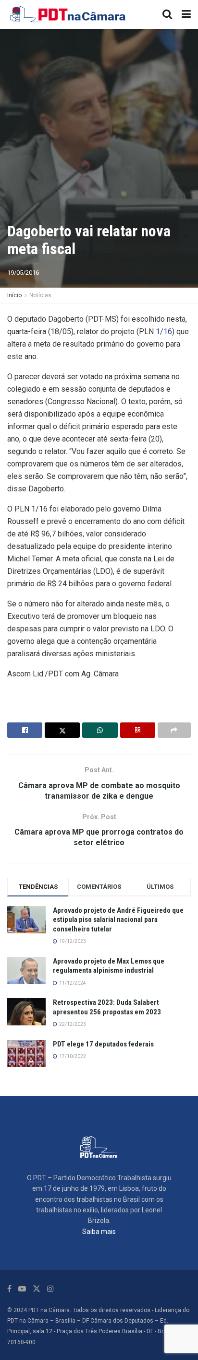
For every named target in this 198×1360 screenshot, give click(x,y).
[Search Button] (167, 14)
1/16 (164, 331)
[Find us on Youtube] (22, 1288)
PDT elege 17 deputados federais (103, 1044)
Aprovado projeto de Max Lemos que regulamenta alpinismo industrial (108, 966)
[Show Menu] (186, 14)
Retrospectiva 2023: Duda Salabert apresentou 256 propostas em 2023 (107, 1007)
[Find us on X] (36, 1288)
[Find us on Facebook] (9, 1288)
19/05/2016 (23, 272)
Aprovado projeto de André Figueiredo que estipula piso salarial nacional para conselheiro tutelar (118, 919)
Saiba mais (99, 1231)
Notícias (40, 295)
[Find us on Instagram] (50, 1288)
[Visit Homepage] (68, 14)
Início (14, 295)
